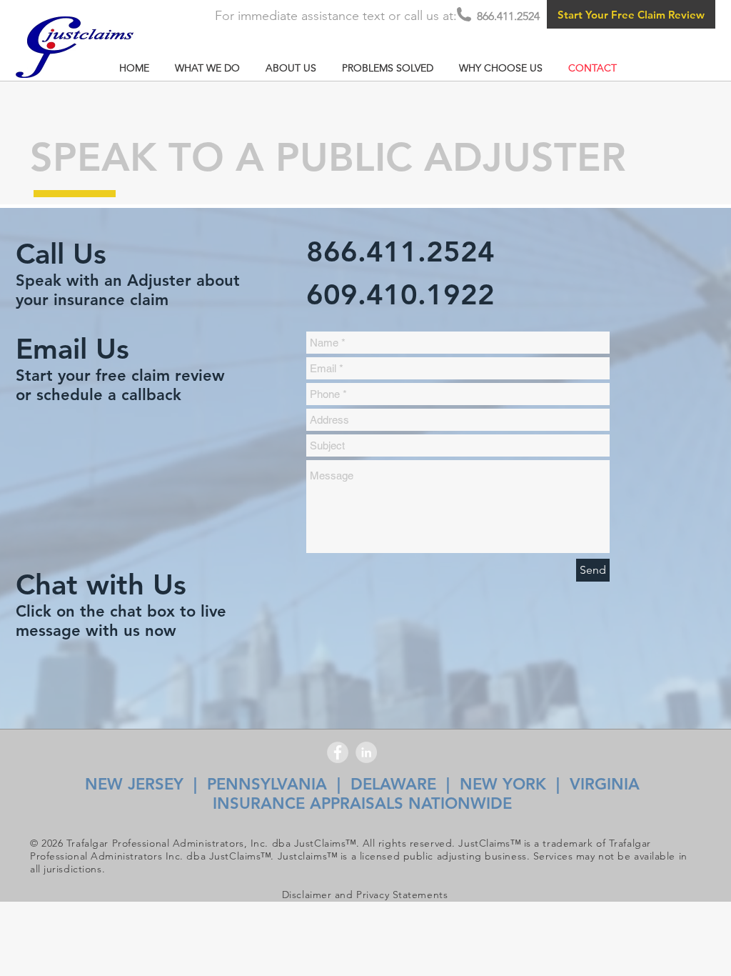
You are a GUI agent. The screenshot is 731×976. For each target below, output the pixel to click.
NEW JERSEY (134, 784)
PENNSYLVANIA (267, 784)
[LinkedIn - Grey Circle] (366, 752)
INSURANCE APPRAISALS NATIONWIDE (362, 803)
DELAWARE (393, 784)
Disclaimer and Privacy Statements (365, 894)
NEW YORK (503, 784)
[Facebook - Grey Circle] (337, 752)
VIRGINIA (607, 784)
